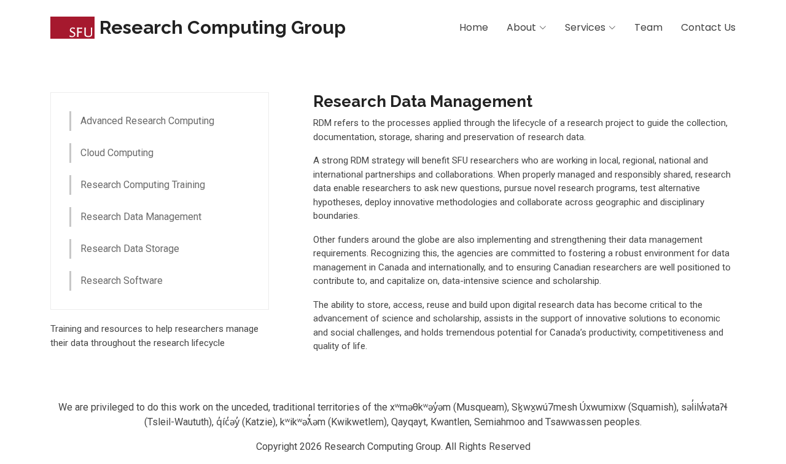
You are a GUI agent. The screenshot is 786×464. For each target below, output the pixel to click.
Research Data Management (140, 216)
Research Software (121, 280)
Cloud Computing (117, 153)
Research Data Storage (129, 248)
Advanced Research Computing (147, 121)
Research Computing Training (142, 185)
